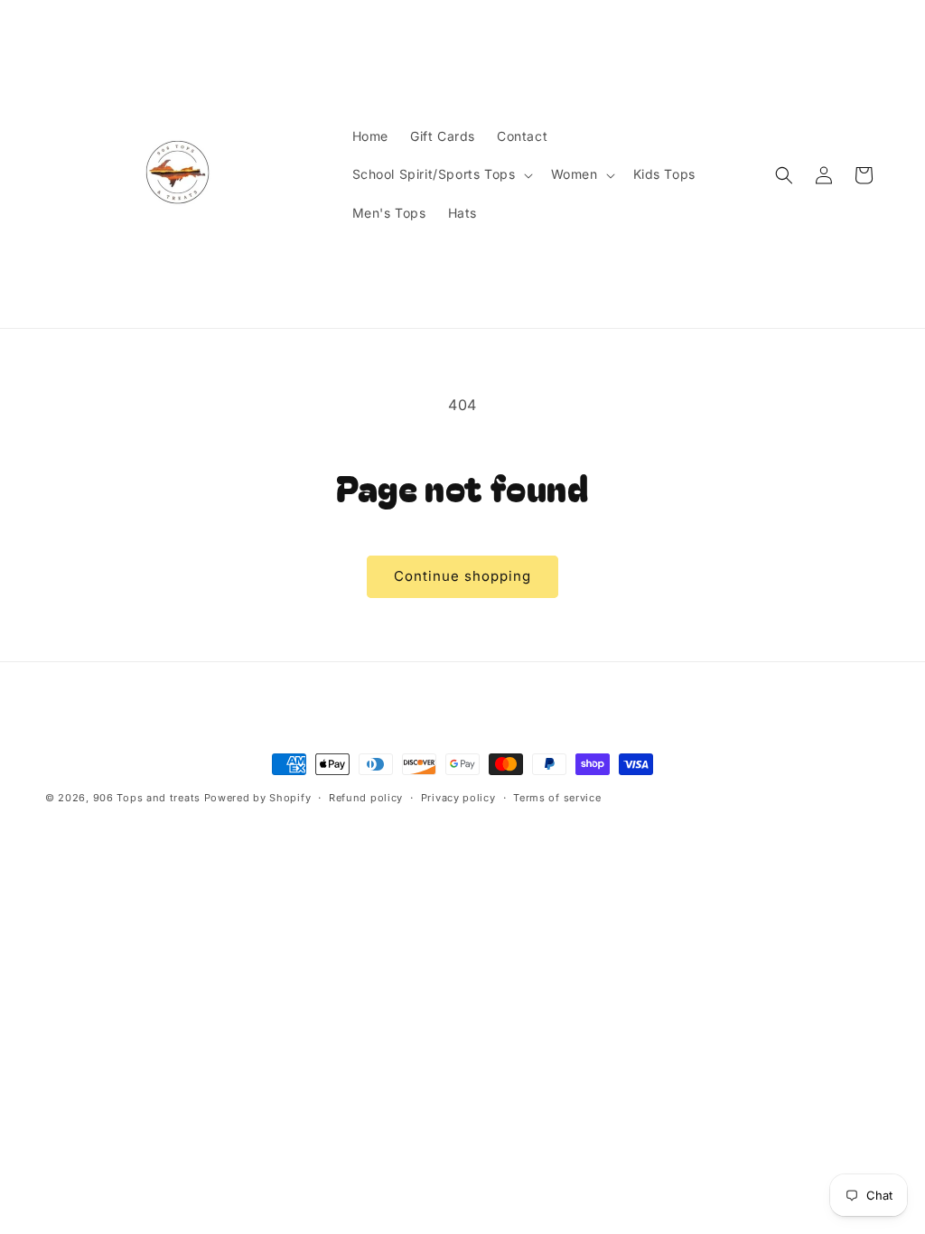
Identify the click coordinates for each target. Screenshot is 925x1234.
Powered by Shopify (258, 797)
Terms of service (557, 797)
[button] (440, 174)
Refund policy (366, 797)
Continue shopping (462, 575)
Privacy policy (458, 797)
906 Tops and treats (147, 797)
